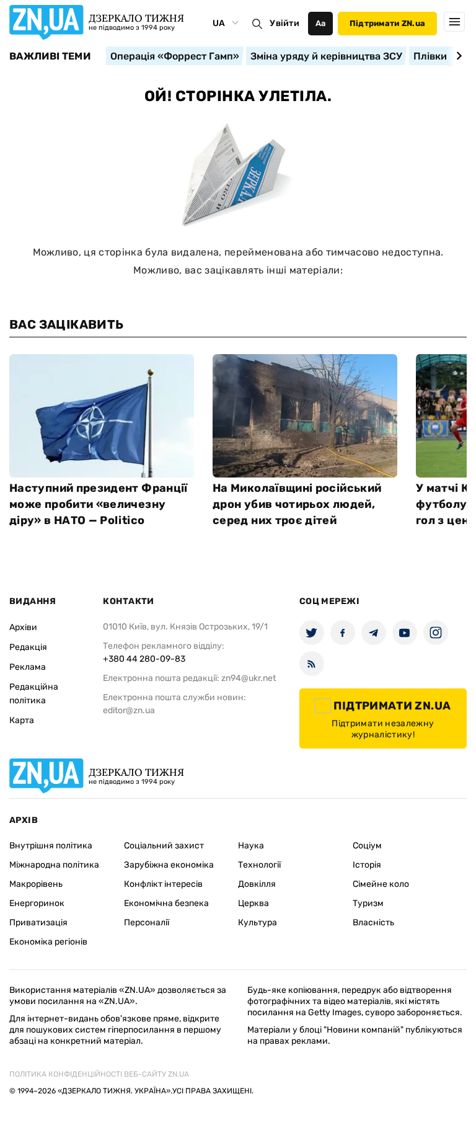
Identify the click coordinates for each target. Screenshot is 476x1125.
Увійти (284, 23)
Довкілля (257, 884)
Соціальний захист (164, 845)
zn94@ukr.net (248, 678)
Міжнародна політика (54, 865)
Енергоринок (36, 903)
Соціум (367, 845)
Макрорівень (36, 884)
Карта (21, 720)
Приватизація (38, 922)
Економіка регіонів (48, 941)
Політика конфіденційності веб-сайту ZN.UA (99, 1074)
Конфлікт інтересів (163, 884)
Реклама (27, 667)
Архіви (23, 627)
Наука (251, 845)
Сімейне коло (381, 884)
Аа (320, 23)
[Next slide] (457, 55)
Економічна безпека (166, 903)
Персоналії (146, 922)
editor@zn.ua (129, 710)
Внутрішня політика (50, 845)
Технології (259, 865)
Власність (373, 922)
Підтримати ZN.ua (387, 23)
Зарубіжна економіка (169, 865)
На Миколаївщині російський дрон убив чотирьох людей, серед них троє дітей (297, 504)
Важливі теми (49, 56)
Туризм (368, 903)
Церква (253, 903)
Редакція (28, 647)
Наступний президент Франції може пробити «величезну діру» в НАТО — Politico (98, 504)
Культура (257, 922)
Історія (367, 865)
